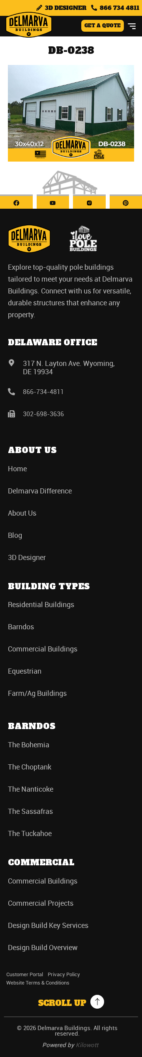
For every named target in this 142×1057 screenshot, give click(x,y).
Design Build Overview (43, 947)
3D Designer (27, 557)
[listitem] (71, 290)
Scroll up (62, 1003)
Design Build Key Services (48, 925)
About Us (22, 513)
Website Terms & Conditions (37, 982)
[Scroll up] (97, 1002)
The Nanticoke (30, 789)
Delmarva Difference (40, 490)
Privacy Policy (64, 974)
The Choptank (29, 766)
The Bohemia (28, 744)
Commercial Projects (40, 903)
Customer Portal (24, 974)
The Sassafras (30, 811)
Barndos (21, 626)
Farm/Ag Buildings (37, 693)
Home (17, 468)
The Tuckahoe (30, 833)
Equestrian (24, 671)
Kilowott (87, 1045)
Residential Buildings (41, 604)
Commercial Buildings (42, 648)
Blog (15, 535)
